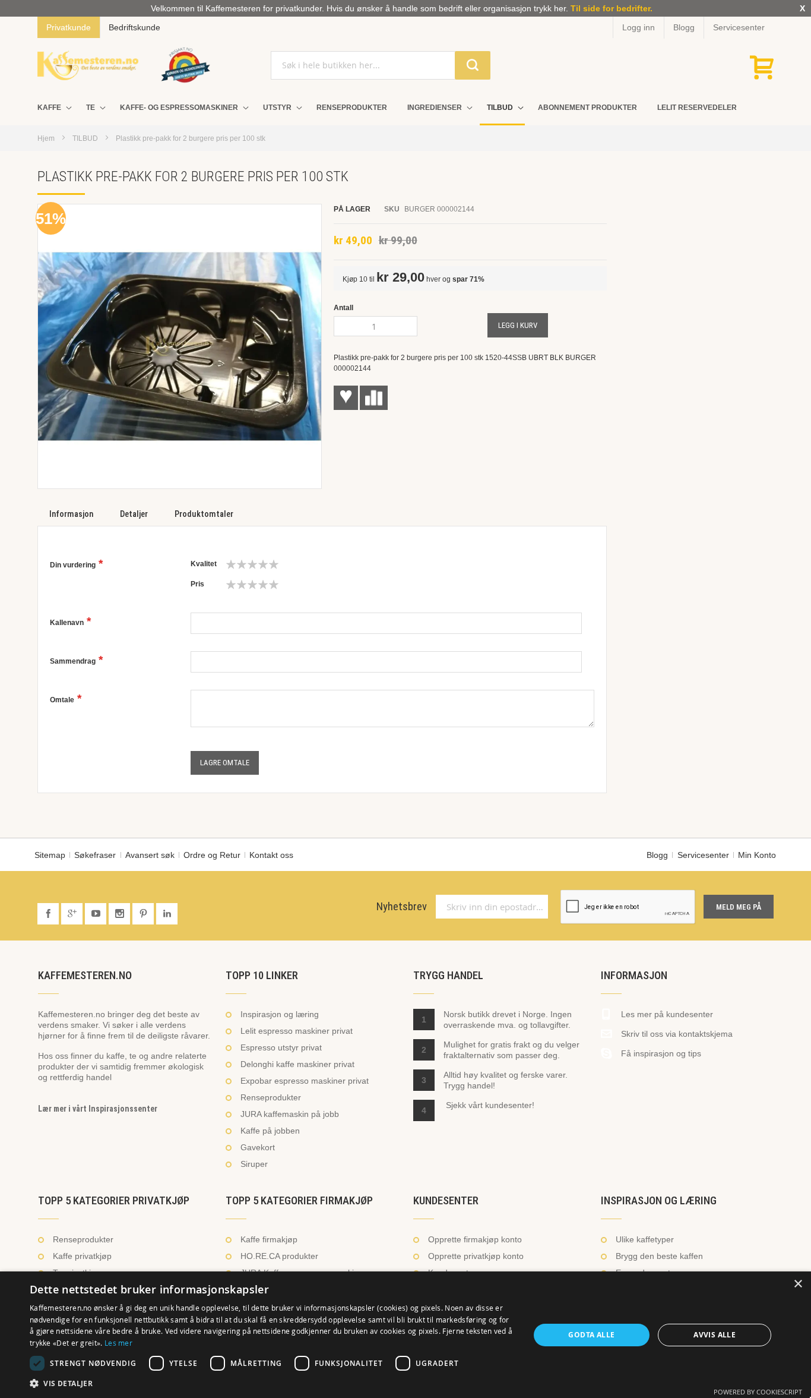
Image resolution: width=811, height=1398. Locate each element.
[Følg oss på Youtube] (97, 914)
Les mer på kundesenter (667, 1014)
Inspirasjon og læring (279, 1014)
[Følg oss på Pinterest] (144, 914)
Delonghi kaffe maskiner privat (297, 1064)
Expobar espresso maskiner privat (304, 1080)
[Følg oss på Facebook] (49, 914)
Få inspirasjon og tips (661, 1053)
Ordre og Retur (211, 855)
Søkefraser (95, 855)
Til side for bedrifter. (611, 8)
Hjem (46, 138)
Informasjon (71, 514)
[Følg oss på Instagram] (120, 914)
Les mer (118, 1342)
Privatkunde (68, 27)
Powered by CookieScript (758, 1391)
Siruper (254, 1164)
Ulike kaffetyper (645, 1239)
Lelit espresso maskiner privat (296, 1031)
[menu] (405, 108)
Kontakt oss (271, 855)
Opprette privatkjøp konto (476, 1256)
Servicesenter (739, 27)
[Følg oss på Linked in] (167, 914)
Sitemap (49, 855)
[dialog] (405, 1334)
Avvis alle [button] (714, 1335)
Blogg (684, 27)
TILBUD (85, 138)
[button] (272, 1383)
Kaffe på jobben (270, 1130)
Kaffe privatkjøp (82, 1256)
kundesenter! (509, 1105)
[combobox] (380, 65)
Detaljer (134, 514)
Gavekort (257, 1147)
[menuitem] (51, 108)
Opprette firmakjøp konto (475, 1239)
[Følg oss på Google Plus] (73, 914)
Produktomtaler (204, 514)
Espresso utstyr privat (281, 1047)
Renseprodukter (270, 1097)
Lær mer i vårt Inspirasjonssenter (97, 1108)
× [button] (797, 1284)
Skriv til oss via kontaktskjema (677, 1034)
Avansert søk (150, 855)
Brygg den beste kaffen (659, 1256)
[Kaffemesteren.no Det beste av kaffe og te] (87, 65)
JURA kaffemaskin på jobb (289, 1114)
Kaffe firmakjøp (268, 1239)
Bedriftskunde (134, 27)
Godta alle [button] (591, 1335)
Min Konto (757, 855)
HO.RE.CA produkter (279, 1256)
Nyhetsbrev (401, 906)
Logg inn (638, 27)
